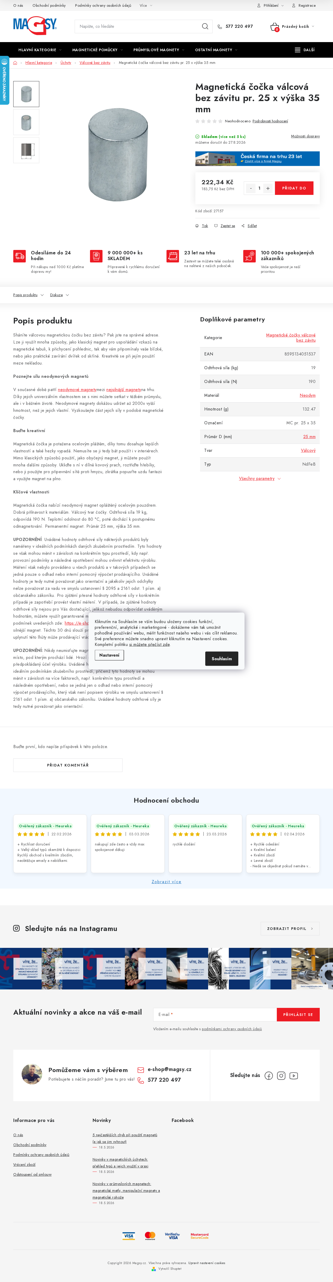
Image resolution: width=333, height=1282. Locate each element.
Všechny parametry (257, 478)
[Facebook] (269, 1076)
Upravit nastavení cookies (206, 1263)
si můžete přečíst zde (149, 644)
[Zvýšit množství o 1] (268, 188)
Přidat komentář (68, 765)
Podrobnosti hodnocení (270, 121)
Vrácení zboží (24, 1164)
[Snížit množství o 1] (250, 188)
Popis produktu (25, 295)
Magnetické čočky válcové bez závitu (291, 337)
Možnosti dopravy (305, 136)
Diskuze (56, 295)
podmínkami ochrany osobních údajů (232, 1029)
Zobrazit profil (287, 928)
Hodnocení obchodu (166, 800)
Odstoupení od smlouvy (32, 1174)
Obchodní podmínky (49, 5)
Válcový (308, 450)
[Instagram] (281, 1076)
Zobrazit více (167, 882)
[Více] (305, 50)
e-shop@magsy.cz (170, 1069)
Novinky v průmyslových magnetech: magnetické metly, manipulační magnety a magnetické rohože (126, 1190)
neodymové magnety (77, 390)
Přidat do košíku (294, 190)
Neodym (308, 395)
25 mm (309, 437)
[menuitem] (40, 50)
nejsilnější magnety (123, 390)
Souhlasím (222, 659)
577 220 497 (238, 26)
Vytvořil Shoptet (169, 1268)
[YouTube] (294, 1076)
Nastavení (109, 655)
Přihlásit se (298, 1014)
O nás (18, 5)
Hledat (205, 26)
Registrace (307, 5)
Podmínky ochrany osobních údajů (103, 5)
